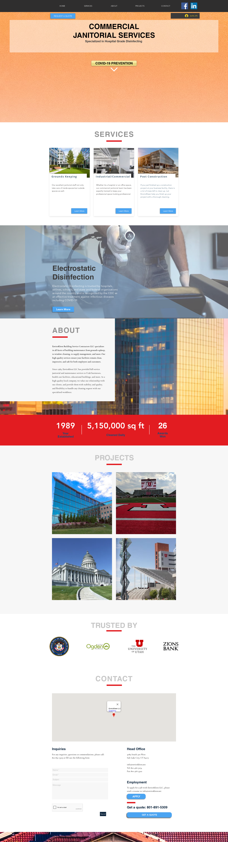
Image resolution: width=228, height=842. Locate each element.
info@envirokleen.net (136, 764)
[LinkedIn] (194, 6)
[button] (62, 16)
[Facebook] (184, 6)
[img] (82, 503)
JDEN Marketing (67, 836)
